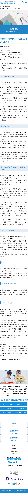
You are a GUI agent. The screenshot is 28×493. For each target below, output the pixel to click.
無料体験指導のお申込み (14, 432)
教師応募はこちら (14, 453)
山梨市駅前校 (7, 413)
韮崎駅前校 (21, 408)
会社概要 (14, 445)
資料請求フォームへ (14, 425)
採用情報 (14, 448)
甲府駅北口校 (20, 404)
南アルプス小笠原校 (20, 413)
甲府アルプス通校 (7, 404)
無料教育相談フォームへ (14, 439)
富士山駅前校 (7, 408)
